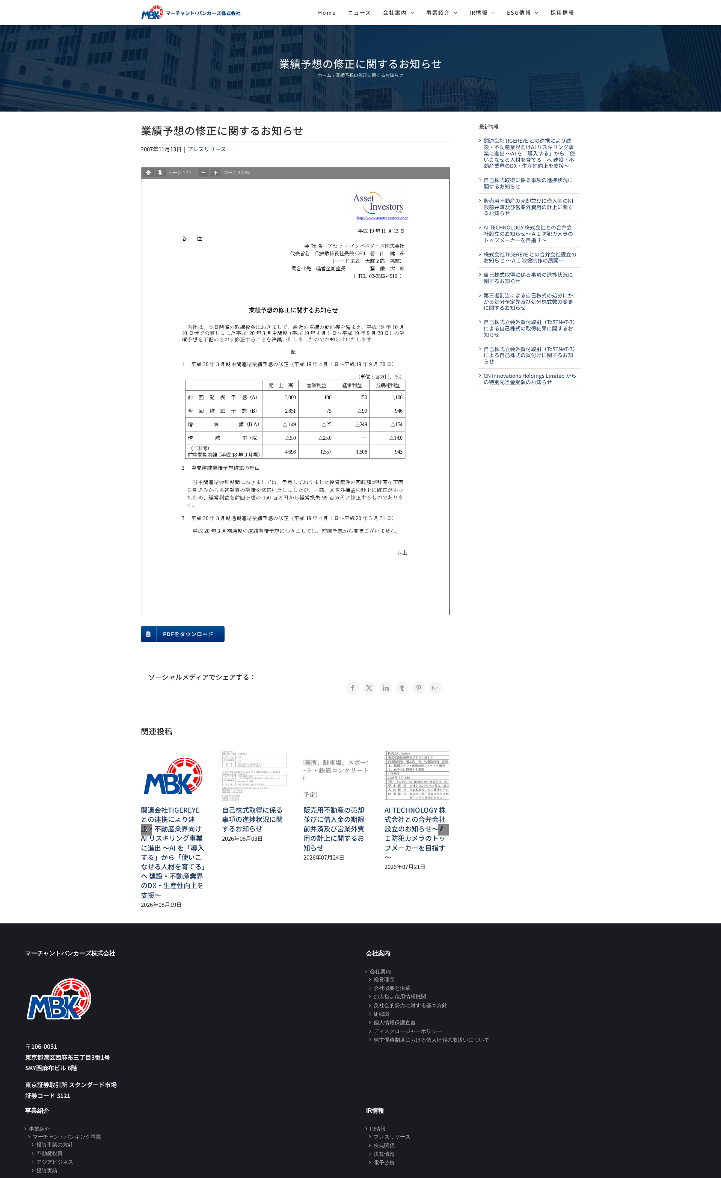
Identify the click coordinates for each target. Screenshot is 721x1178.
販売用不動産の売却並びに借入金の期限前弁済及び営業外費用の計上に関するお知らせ (333, 828)
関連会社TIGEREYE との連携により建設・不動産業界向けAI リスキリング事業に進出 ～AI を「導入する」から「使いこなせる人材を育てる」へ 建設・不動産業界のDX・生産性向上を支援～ (173, 852)
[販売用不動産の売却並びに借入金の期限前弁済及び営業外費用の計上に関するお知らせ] (335, 755)
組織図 (381, 1014)
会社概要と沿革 (392, 988)
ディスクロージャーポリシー (408, 1031)
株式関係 (384, 1145)
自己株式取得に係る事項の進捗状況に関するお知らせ (252, 819)
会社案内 (380, 971)
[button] (146, 830)
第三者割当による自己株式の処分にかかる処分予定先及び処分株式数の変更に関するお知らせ (528, 301)
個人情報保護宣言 (395, 1023)
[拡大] (215, 173)
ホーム (324, 75)
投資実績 (46, 1170)
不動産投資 (49, 1153)
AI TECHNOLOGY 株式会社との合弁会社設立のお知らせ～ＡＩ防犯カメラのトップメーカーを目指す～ (415, 833)
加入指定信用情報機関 (400, 997)
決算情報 (384, 1154)
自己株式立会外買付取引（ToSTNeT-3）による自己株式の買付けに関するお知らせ (529, 355)
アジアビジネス (54, 1162)
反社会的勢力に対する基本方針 (410, 1005)
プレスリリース (206, 149)
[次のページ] (160, 173)
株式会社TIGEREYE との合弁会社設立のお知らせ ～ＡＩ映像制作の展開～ (530, 257)
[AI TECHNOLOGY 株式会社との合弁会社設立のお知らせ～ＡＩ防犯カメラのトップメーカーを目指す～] (417, 755)
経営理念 (384, 979)
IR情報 (378, 1129)
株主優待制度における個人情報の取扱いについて (431, 1040)
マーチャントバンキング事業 (67, 1137)
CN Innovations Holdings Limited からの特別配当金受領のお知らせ (530, 379)
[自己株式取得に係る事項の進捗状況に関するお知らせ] (254, 755)
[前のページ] (148, 173)
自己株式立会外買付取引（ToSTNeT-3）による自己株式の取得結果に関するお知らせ (529, 328)
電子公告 (384, 1163)
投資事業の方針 (54, 1145)
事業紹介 (39, 1129)
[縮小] (203, 173)
